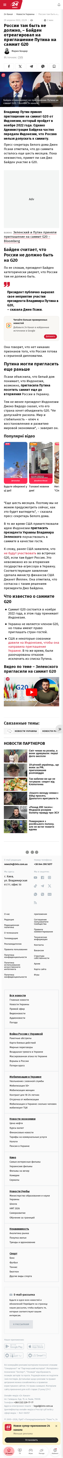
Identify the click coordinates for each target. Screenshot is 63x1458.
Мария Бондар (20, 51)
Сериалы (14, 1180)
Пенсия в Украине (20, 1146)
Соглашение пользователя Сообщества (41, 922)
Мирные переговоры (21, 1047)
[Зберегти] (54, 66)
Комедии (14, 1175)
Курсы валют (17, 1127)
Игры (36, 975)
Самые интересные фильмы (25, 1161)
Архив (37, 964)
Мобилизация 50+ (19, 1085)
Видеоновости (18, 1013)
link (35, 877)
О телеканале (11, 933)
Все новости (18, 995)
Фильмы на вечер (19, 1170)
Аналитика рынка (19, 1233)
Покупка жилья (18, 1237)
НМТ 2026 (15, 1208)
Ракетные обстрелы (20, 1038)
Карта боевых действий (23, 1042)
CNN (20, 57)
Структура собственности (41, 957)
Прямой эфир (17, 1008)
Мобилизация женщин (22, 1090)
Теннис (13, 1267)
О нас (7, 914)
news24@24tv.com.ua (16, 864)
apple (37, 1346)
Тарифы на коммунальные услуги (28, 1137)
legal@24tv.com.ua (43, 1406)
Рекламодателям (13, 944)
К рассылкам (21, 1324)
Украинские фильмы (21, 1166)
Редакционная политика (11, 926)
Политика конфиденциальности (15, 956)
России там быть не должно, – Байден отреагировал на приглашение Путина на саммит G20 (48, 14)
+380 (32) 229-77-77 (23, 1402)
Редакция (9, 920)
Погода (13, 1022)
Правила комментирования (43, 931)
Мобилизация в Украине (25, 1076)
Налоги (14, 1141)
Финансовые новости (21, 1132)
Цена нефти (16, 1123)
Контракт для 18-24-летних (24, 1094)
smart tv (14, 1355)
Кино (13, 1157)
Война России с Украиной (26, 1033)
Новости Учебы (20, 1191)
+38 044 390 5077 (43, 864)
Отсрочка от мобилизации (24, 1099)
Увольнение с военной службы (27, 1081)
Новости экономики (22, 1118)
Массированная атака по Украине (28, 1056)
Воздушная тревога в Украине (26, 1051)
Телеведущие (11, 938)
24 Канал (8, 14)
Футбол (14, 1262)
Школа (13, 1203)
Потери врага (17, 1065)
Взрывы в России (19, 1060)
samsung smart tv (37, 1355)
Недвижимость (19, 1228)
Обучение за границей (22, 1217)
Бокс (12, 1257)
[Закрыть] (56, 1425)
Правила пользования (15, 949)
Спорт (13, 1253)
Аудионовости (17, 1018)
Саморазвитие (18, 1213)
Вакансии (39, 950)
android (14, 1346)
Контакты (39, 945)
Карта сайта (40, 969)
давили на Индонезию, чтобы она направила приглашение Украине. (33, 647)
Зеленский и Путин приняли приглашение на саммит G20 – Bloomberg (30, 236)
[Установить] (31, 1433)
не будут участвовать (20, 553)
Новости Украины (25, 14)
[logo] (15, 4)
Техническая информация (41, 938)
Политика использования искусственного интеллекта (12, 966)
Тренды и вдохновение (22, 1242)
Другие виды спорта (21, 1276)
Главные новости (19, 999)
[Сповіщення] (59, 5)
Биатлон (14, 1271)
